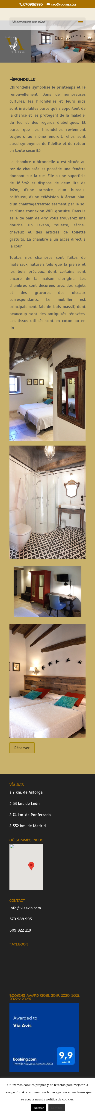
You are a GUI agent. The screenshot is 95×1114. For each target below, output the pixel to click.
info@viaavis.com (25, 907)
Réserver (22, 747)
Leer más (56, 1107)
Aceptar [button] (39, 1107)
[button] (31, 866)
